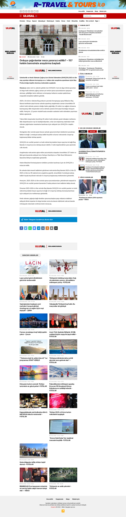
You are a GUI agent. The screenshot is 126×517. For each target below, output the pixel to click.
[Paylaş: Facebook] (21, 228)
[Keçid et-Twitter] (23, 11)
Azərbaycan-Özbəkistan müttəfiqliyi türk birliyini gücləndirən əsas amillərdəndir (91, 60)
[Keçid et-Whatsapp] (32, 11)
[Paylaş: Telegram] (38, 228)
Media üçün (76, 499)
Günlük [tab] (83, 131)
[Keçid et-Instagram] (26, 11)
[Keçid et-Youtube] (34, 11)
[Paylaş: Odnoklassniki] (47, 228)
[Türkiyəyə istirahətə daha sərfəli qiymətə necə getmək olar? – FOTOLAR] (63, 346)
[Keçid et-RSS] (37, 11)
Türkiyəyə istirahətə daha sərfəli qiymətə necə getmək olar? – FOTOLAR (61, 360)
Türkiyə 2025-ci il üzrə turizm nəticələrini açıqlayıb (60, 413)
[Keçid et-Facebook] (21, 11)
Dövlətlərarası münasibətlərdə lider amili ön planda (92, 51)
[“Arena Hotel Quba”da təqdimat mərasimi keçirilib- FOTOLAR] (63, 426)
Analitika (81, 21)
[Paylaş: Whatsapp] (30, 228)
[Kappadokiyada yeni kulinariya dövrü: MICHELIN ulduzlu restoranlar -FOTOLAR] (34, 400)
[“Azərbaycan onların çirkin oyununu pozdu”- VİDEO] (92, 186)
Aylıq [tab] (102, 131)
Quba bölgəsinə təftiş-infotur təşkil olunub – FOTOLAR (32, 463)
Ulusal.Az (53, 507)
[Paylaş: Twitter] (25, 228)
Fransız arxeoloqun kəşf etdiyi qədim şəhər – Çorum (33, 333)
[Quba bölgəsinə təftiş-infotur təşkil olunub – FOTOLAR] (34, 450)
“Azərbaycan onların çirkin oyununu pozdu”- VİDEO (90, 198)
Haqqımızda (59, 499)
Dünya (29, 21)
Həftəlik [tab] (92, 131)
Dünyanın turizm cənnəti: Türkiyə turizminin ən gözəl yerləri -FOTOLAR (33, 385)
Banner (23, 57)
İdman (63, 21)
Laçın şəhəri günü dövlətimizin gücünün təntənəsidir (31, 279)
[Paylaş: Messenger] (34, 228)
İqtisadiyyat (41, 21)
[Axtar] (104, 16)
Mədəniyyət (50, 21)
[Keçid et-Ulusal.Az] (28, 16)
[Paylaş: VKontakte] (43, 228)
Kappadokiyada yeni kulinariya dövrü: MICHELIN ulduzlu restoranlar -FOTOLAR (33, 414)
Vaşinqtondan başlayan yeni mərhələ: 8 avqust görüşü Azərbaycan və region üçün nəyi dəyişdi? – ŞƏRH (32, 307)
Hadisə (58, 21)
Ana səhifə (49, 499)
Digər (96, 21)
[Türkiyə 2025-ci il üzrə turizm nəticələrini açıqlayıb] (63, 400)
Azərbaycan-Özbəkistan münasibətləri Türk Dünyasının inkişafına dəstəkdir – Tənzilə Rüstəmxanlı (90, 32)
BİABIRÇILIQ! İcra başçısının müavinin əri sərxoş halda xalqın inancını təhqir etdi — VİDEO (33, 488)
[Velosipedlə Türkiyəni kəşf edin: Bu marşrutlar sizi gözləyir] (63, 292)
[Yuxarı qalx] (120, 511)
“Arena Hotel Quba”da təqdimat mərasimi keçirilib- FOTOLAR (61, 439)
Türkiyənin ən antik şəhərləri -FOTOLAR (60, 487)
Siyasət (34, 21)
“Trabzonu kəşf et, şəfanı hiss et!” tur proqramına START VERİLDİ (33, 359)
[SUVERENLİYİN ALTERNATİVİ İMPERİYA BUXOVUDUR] (92, 141)
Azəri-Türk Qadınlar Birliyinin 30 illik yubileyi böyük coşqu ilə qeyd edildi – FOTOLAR (62, 334)
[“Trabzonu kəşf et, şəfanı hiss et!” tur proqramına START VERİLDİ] (34, 346)
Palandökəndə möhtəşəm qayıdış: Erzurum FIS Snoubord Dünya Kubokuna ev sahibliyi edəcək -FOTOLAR (61, 387)
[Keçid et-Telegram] (29, 11)
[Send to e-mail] (51, 228)
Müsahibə (75, 21)
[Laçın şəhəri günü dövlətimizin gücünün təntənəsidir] (34, 266)
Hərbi (68, 21)
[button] (56, 228)
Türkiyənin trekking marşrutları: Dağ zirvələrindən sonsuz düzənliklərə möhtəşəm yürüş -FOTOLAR (62, 280)
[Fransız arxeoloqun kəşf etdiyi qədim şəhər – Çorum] (34, 320)
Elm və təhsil (90, 21)
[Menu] (21, 16)
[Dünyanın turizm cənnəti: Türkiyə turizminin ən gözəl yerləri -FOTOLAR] (34, 372)
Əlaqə (68, 499)
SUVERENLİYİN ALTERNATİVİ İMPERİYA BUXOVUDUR (92, 152)
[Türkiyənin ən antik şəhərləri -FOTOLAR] (63, 475)
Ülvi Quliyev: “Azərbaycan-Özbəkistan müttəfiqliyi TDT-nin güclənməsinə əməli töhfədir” (91, 70)
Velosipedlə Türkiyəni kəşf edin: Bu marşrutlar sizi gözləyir (62, 305)
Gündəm (22, 21)
